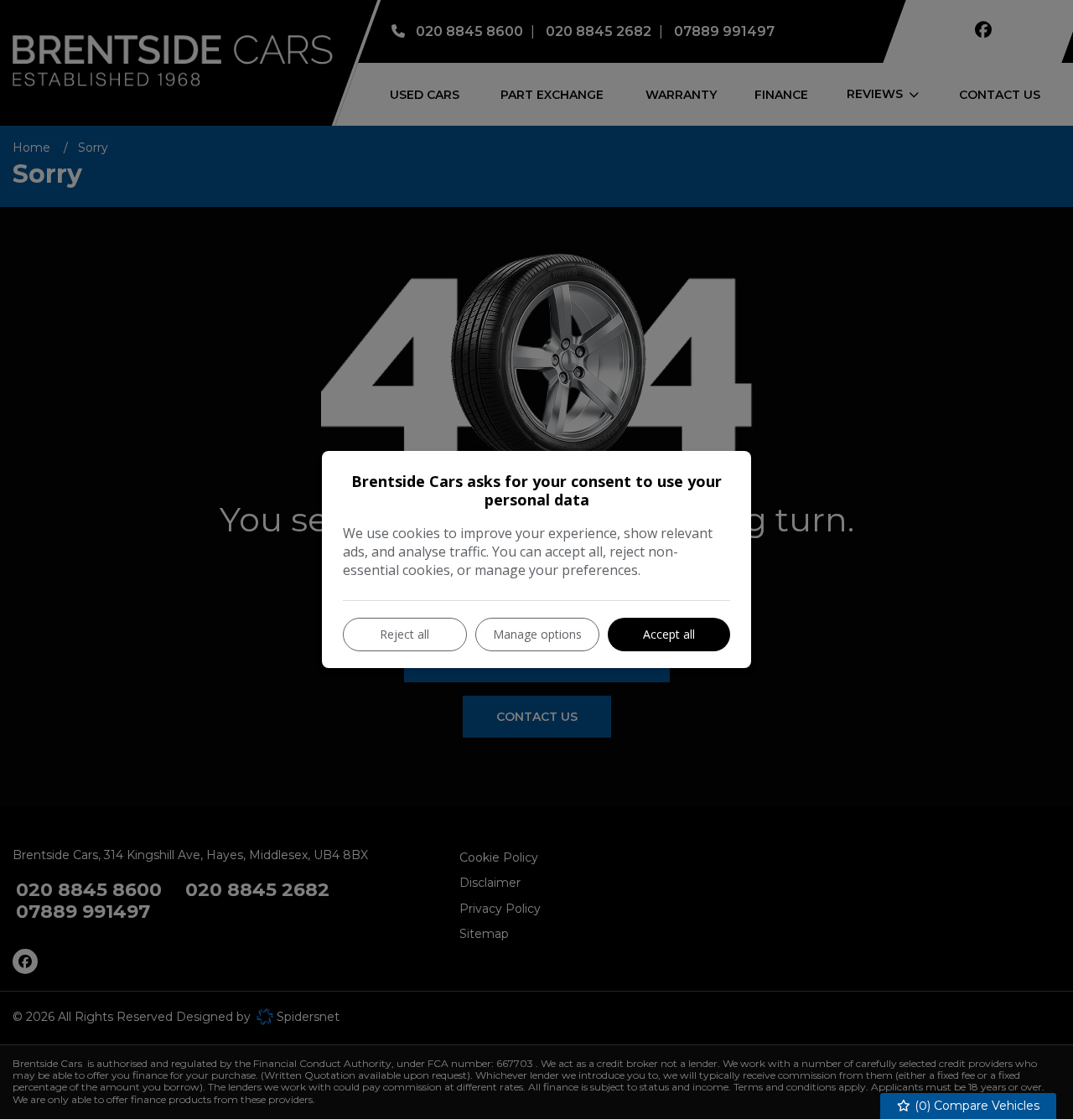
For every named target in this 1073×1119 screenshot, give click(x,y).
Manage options (537, 634)
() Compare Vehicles (975, 1105)
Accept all (669, 634)
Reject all (404, 634)
